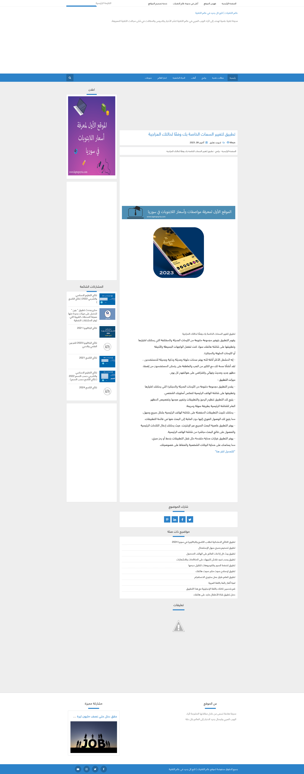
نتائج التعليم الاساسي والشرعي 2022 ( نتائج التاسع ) (83, 298)
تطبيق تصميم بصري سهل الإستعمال (216, 547)
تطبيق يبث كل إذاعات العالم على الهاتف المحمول (211, 553)
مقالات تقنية (218, 77)
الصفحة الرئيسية (229, 3)
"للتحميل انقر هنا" (225, 451)
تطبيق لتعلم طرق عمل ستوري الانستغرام (215, 576)
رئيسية (233, 77)
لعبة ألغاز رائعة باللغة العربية (222, 582)
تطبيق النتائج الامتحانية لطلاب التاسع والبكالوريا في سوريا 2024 (203, 541)
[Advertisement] (124, 48)
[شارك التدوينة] (175, 519)
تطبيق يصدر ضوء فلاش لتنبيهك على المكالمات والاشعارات (206, 559)
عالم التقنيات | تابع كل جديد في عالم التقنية (216, 12)
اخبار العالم (162, 77)
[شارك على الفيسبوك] (182, 519)
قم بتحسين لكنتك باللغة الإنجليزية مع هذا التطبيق (210, 588)
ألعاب (193, 77)
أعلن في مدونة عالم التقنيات (185, 3)
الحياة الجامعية (179, 77)
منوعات (148, 77)
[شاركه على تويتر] (190, 519)
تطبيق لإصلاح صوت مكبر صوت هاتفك (215, 571)
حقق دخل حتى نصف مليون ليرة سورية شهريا (89, 715)
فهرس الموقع (210, 3)
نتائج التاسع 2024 (88, 387)
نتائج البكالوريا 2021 (87, 327)
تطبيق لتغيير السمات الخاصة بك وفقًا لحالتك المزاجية (192, 133)
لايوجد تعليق (215, 142)
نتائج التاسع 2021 (88, 357)
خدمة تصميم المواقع (157, 3)
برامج (204, 77)
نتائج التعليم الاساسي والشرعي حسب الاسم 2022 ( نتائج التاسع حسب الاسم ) (83, 376)
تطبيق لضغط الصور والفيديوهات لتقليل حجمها (211, 565)
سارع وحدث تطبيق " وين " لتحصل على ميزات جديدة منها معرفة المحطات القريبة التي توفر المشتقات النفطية (82, 315)
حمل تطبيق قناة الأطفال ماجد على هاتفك (214, 594)
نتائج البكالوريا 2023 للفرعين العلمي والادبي (83, 344)
